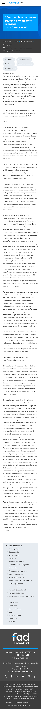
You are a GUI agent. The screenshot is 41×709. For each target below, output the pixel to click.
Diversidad (13, 606)
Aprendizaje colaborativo (18, 590)
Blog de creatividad (16, 574)
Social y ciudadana (25, 64)
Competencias (14, 552)
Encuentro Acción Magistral (19, 565)
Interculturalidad (15, 615)
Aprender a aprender (16, 577)
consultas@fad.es (20, 672)
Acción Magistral (24, 59)
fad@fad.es (20, 658)
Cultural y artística (16, 583)
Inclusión (12, 621)
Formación (13, 568)
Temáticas (12, 558)
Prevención (13, 618)
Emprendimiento (15, 609)
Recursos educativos (16, 561)
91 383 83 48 (20, 655)
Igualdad (12, 612)
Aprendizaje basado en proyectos (21, 596)
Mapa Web (26, 705)
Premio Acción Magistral (18, 571)
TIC (10, 599)
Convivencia (9, 64)
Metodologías (14, 555)
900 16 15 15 (20, 669)
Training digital (10, 68)
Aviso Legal (8, 702)
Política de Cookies (13, 705)
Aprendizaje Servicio (16, 593)
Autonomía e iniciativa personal (20, 580)
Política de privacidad (22, 702)
